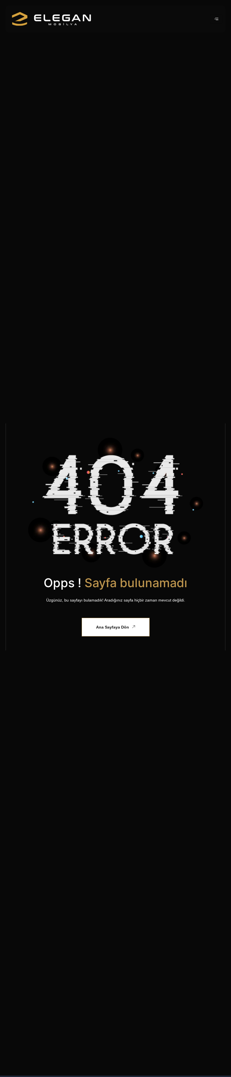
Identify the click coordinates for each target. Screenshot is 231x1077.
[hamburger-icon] (216, 19)
